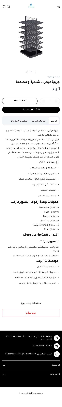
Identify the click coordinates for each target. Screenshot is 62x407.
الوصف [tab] (54, 120)
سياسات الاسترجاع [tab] (19, 120)
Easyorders (37, 394)
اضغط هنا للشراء (31, 110)
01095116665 (38, 346)
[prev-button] (35, 72)
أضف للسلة (20, 101)
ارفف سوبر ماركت (53, 77)
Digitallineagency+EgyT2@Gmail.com (20, 354)
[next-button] (27, 72)
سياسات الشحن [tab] (38, 120)
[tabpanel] (31, 210)
